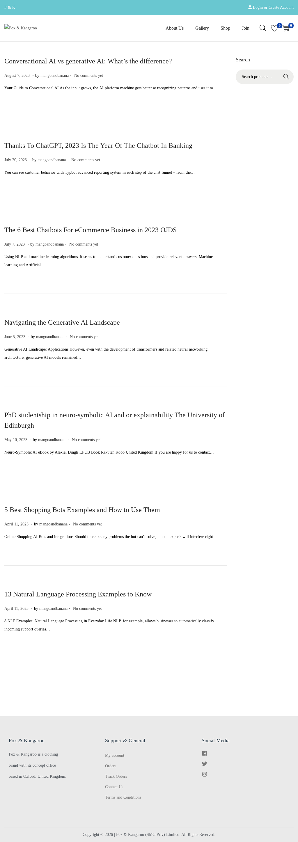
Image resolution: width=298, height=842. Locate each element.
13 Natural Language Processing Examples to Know (78, 594)
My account (114, 755)
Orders (110, 766)
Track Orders (116, 776)
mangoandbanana (54, 75)
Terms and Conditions (123, 797)
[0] (274, 28)
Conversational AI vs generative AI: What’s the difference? (88, 61)
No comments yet (88, 75)
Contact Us (114, 787)
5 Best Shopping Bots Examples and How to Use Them (82, 510)
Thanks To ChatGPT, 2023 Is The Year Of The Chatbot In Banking (98, 145)
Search (286, 76)
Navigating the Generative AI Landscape (62, 322)
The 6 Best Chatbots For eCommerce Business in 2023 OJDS (90, 230)
